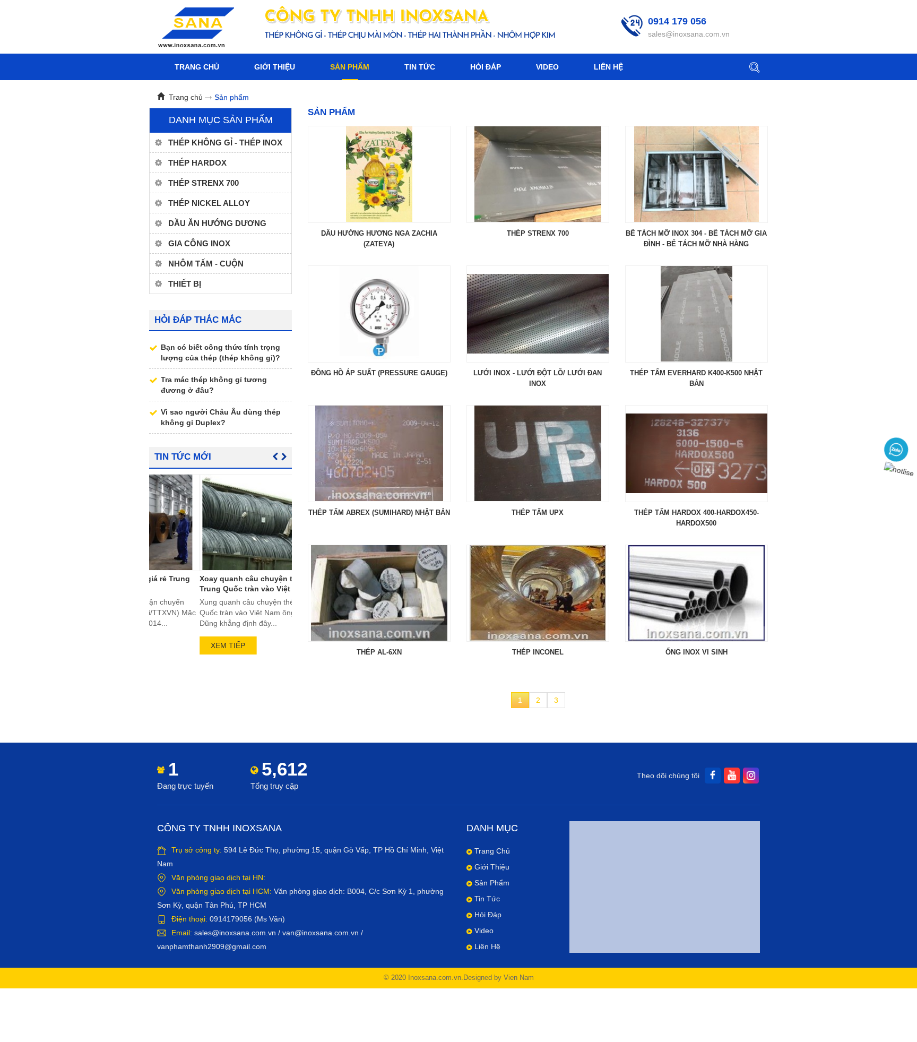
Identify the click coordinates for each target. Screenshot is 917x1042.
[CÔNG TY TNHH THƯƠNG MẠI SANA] (195, 26)
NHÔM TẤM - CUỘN (206, 263)
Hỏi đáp (485, 67)
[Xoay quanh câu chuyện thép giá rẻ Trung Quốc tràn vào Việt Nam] (220, 522)
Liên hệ (608, 67)
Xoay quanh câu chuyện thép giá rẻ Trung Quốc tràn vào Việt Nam (213, 583)
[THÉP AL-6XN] (379, 593)
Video (547, 67)
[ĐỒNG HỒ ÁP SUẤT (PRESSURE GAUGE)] (379, 313)
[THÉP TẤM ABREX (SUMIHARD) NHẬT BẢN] (379, 453)
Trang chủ (197, 67)
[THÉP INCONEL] (538, 593)
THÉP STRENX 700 (203, 182)
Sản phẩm (349, 67)
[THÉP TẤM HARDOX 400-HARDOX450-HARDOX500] (696, 453)
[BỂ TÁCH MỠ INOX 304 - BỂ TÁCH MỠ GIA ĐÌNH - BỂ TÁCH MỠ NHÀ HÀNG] (696, 174)
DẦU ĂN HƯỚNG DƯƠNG (217, 223)
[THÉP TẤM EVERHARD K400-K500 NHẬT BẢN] (696, 313)
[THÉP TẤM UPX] (538, 453)
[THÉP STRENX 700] (538, 174)
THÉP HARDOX (197, 162)
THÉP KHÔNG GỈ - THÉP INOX (225, 142)
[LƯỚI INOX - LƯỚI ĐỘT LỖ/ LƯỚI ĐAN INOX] (538, 313)
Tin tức (419, 67)
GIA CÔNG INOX (199, 243)
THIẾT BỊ (184, 283)
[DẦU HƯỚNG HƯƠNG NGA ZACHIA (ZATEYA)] (379, 174)
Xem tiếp (177, 645)
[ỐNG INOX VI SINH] (696, 593)
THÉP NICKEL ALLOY (209, 203)
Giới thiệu (274, 67)
